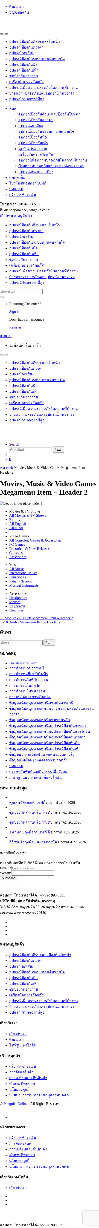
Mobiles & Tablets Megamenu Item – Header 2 (36, 618)
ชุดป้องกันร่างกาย (23, 76)
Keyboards (17, 606)
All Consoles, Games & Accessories (35, 540)
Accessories (17, 557)
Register (15, 327)
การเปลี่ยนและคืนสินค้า (28, 1078)
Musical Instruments (23, 585)
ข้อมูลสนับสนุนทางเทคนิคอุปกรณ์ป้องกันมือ (44, 743)
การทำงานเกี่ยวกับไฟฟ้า (28, 674)
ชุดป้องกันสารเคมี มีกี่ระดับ (30, 812)
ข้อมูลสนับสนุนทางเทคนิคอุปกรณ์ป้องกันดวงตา (47, 737)
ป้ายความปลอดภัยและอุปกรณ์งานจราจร (42, 93)
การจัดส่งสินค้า (21, 1072)
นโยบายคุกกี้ (19, 1089)
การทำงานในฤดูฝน (24, 685)
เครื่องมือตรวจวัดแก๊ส (26, 82)
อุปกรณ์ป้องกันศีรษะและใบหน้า (34, 41)
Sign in (14, 312)
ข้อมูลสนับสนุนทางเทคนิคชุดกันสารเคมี (41, 703)
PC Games (17, 544)
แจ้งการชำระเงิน (22, 195)
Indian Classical (20, 581)
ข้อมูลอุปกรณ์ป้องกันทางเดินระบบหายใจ (41, 754)
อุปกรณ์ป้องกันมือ (23, 64)
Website (6, 873)
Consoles (16, 553)
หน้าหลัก (7, 468)
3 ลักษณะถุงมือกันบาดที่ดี (29, 832)
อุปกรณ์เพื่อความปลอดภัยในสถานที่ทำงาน (43, 87)
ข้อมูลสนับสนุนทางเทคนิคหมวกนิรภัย (39, 720)
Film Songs (17, 577)
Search (14, 444)
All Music (16, 569)
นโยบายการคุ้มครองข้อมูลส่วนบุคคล (39, 1095)
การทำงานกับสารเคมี (26, 668)
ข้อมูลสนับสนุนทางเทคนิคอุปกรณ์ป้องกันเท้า (45, 749)
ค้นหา (58, 449)
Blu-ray (14, 520)
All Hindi (16, 528)
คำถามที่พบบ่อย (22, 1084)
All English (17, 524)
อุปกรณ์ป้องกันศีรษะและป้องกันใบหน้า (49, 114)
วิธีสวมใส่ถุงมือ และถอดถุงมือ (33, 842)
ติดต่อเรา (16, 7)
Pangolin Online (15, 1104)
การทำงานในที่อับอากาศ (29, 680)
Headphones (18, 598)
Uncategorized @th (23, 663)
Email (5, 868)
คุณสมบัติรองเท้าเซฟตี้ (27, 802)
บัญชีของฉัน (19, 12)
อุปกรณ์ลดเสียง (21, 53)
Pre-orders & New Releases (29, 549)
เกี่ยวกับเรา (18, 1034)
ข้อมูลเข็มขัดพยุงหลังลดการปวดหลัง (38, 760)
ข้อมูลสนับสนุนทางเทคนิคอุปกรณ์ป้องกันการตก (47, 726)
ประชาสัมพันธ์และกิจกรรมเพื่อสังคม (38, 772)
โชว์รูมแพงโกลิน (22, 1045)
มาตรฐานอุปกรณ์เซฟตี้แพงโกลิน (35, 777)
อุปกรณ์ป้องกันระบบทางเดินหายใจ (37, 59)
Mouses (14, 602)
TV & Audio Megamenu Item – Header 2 (33, 622)
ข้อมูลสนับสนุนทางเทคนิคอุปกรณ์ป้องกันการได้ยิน (49, 731)
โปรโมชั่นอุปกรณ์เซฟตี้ (27, 183)
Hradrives (16, 610)
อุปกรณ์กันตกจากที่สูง (26, 99)
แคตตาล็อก (18, 177)
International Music (23, 573)
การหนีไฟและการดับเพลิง (30, 697)
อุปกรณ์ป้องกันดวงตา (26, 47)
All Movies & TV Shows (27, 515)
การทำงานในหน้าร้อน (27, 691)
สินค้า (14, 108)
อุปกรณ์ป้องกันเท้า (24, 70)
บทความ (16, 189)
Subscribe (8, 878)
